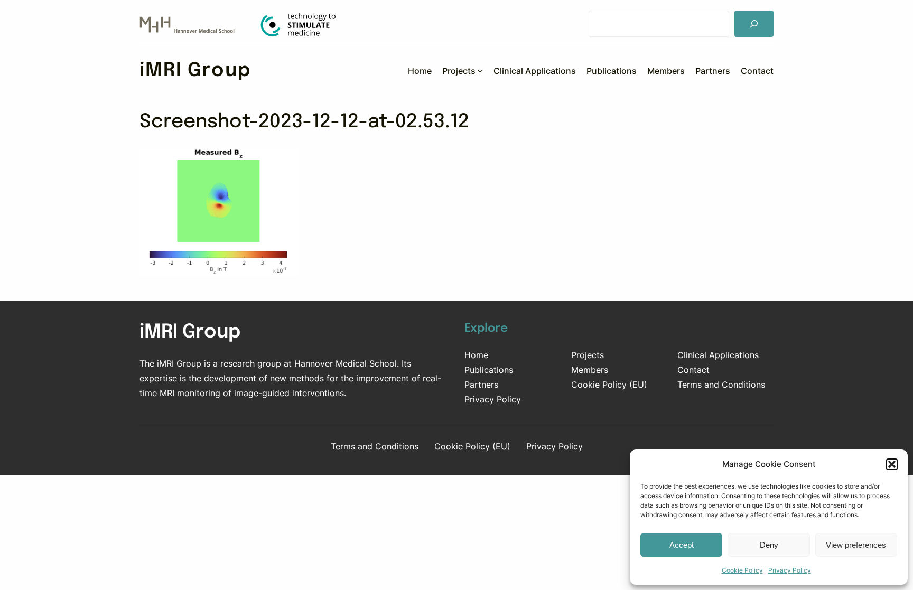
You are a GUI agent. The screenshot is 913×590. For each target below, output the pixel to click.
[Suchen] (754, 24)
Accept (681, 544)
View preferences (856, 544)
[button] (892, 464)
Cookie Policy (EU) (609, 384)
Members (589, 369)
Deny (769, 544)
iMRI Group (195, 70)
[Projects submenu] (480, 70)
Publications (488, 369)
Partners (481, 384)
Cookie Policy (742, 570)
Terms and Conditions (721, 384)
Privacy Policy (789, 570)
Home (476, 355)
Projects (587, 355)
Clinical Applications (718, 355)
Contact (693, 369)
